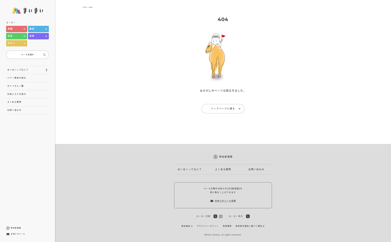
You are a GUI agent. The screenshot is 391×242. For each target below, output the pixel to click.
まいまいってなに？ (18, 70)
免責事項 (227, 226)
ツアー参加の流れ (16, 78)
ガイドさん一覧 (15, 86)
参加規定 (185, 226)
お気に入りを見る (16, 94)
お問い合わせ (14, 110)
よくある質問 (14, 102)
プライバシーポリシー (208, 226)
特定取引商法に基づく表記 (249, 226)
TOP (84, 7)
